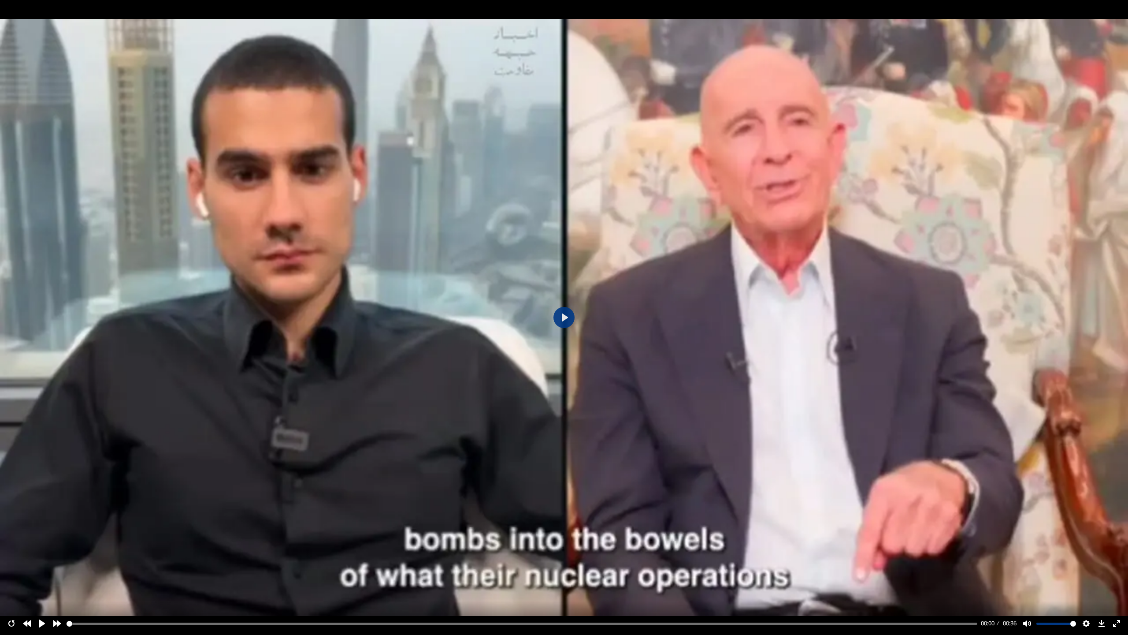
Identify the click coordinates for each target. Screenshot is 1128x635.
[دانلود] (1102, 623)
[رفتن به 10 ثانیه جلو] (57, 623)
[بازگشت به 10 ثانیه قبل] (27, 623)
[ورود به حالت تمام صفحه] (1116, 623)
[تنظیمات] (1086, 623)
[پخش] (42, 623)
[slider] (522, 624)
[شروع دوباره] (11, 623)
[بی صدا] (1027, 623)
